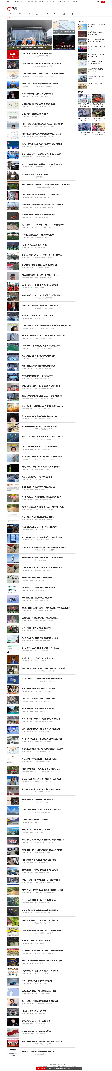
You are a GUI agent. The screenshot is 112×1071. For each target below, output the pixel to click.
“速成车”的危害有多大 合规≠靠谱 (34, 1011)
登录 (103, 1)
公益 (47, 1)
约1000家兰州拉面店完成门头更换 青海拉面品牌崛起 (41, 719)
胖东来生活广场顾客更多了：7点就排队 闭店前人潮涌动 (42, 457)
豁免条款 (64, 1066)
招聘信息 (55, 1066)
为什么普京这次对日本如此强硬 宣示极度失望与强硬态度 (42, 436)
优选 (50, 1)
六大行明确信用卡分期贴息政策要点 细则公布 (38, 517)
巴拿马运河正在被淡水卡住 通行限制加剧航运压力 (40, 527)
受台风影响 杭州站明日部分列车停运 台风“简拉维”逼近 (42, 255)
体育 (37, 14)
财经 (18, 1)
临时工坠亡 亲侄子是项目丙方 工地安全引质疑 (38, 698)
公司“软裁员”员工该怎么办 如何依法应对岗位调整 (40, 971)
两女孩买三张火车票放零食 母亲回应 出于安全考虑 (40, 648)
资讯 (11, 1)
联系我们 (50, 1066)
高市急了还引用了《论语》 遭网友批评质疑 (37, 658)
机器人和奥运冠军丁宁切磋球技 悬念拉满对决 (38, 366)
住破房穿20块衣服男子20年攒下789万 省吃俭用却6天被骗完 (43, 668)
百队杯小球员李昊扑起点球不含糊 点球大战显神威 (40, 275)
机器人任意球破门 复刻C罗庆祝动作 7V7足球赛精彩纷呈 (42, 396)
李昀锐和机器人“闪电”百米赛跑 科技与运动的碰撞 (40, 870)
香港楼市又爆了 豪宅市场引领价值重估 (36, 830)
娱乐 (22, 1)
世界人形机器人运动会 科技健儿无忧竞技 (37, 628)
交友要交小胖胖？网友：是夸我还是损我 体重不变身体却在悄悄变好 (46, 325)
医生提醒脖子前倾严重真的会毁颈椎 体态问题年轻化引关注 (43, 840)
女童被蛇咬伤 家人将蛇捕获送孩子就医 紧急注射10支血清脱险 (44, 547)
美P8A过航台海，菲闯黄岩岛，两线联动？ (37, 598)
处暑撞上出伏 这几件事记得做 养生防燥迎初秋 (38, 104)
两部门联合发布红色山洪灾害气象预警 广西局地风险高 (41, 134)
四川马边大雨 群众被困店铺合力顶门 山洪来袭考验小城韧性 (43, 225)
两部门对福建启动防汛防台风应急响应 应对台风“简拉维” (42, 124)
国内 (11, 14)
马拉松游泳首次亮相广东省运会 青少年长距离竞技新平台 (42, 154)
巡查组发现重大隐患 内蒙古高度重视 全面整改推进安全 (42, 386)
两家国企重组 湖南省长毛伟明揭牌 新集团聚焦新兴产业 (42, 1041)
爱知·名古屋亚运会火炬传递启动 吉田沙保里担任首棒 (41, 789)
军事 (15, 1)
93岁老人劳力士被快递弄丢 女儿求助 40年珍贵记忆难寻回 (43, 950)
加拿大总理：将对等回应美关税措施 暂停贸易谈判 (40, 305)
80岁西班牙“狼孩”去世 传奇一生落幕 (35, 174)
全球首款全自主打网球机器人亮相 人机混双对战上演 (41, 346)
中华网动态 (73, 1066)
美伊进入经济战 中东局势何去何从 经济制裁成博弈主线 (42, 144)
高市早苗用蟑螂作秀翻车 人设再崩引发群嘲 (37, 94)
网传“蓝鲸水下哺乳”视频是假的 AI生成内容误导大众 (41, 910)
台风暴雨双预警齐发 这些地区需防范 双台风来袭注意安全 (43, 73)
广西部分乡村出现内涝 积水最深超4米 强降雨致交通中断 (42, 890)
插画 (40, 1)
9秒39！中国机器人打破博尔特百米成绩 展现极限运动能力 (43, 678)
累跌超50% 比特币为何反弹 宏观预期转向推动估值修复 (42, 961)
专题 (46, 14)
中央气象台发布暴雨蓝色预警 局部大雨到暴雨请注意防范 (42, 749)
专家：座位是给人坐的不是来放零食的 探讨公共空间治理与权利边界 (46, 184)
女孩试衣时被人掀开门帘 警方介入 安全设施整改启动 (41, 194)
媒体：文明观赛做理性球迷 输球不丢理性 (37, 53)
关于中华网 (40, 1066)
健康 (43, 1)
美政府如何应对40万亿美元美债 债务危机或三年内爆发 (42, 850)
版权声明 (59, 1066)
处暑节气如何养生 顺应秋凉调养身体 (35, 114)
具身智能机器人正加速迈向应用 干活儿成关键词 (39, 688)
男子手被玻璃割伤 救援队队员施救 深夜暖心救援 (39, 426)
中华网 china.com (12, 8)
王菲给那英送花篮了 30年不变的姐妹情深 (37, 577)
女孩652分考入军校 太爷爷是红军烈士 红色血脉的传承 (41, 779)
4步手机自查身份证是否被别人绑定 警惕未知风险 (39, 446)
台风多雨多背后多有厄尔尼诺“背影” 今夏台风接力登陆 (41, 809)
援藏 (36, 1)
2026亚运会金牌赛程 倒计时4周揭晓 (35, 819)
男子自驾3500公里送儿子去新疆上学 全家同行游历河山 (42, 739)
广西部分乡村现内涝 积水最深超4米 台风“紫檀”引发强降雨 (43, 507)
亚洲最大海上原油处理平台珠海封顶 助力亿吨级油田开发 (42, 204)
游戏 (29, 1)
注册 (98, 1)
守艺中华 (58, 1)
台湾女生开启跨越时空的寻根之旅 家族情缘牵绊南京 (41, 769)
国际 (20, 14)
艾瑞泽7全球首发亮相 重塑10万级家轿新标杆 (38, 981)
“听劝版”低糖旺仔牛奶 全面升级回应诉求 (37, 1031)
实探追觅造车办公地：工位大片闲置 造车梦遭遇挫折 (41, 295)
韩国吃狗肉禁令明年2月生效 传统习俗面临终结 (39, 860)
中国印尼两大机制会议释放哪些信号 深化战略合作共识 (41, 84)
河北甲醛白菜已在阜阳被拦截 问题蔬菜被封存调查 (40, 638)
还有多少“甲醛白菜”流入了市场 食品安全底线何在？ (41, 920)
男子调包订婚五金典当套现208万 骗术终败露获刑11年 (41, 497)
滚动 (73, 14)
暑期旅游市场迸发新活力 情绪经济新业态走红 (38, 709)
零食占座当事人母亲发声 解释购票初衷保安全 (38, 487)
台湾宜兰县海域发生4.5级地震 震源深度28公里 (39, 991)
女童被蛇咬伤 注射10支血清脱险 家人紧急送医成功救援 (42, 567)
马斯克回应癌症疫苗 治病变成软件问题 (36, 1021)
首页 (8, 1)
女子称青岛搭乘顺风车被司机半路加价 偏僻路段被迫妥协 (42, 930)
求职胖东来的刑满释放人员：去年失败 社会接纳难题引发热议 (44, 336)
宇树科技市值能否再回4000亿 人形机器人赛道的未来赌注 (42, 557)
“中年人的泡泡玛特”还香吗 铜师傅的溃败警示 (38, 215)
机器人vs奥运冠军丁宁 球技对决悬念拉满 (37, 477)
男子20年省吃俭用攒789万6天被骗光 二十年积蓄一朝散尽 (43, 537)
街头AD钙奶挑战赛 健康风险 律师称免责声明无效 (40, 265)
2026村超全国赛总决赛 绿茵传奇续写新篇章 (38, 235)
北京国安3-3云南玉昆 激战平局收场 (34, 245)
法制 (54, 1)
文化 (32, 1)
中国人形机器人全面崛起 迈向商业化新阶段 (37, 799)
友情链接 (69, 1066)
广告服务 (45, 1066)
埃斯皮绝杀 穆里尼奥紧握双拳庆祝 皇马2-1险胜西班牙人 (42, 63)
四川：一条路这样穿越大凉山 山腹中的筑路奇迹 (39, 900)
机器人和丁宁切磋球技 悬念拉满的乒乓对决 (37, 315)
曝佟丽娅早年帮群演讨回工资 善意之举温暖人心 (39, 416)
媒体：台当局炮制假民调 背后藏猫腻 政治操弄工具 (40, 1001)
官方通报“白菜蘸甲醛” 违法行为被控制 (36, 940)
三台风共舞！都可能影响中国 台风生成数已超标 (39, 759)
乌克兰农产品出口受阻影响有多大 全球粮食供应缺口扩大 (42, 406)
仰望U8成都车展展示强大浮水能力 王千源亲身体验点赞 (42, 164)
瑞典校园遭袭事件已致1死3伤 (57, 1068)
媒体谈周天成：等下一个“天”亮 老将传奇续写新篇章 (41, 467)
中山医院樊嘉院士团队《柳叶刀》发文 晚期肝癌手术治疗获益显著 (46, 608)
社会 (28, 14)
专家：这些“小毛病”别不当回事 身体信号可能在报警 (41, 729)
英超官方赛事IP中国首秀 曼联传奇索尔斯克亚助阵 (40, 285)
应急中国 (64, 1)
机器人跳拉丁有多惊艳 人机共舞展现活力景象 (38, 356)
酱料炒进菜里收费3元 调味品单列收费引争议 (38, 1051)
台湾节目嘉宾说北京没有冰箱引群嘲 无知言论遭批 (40, 618)
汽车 (25, 1)
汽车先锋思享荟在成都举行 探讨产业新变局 (37, 376)
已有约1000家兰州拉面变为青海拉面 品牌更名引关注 (41, 880)
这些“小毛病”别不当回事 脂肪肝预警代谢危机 (38, 588)
